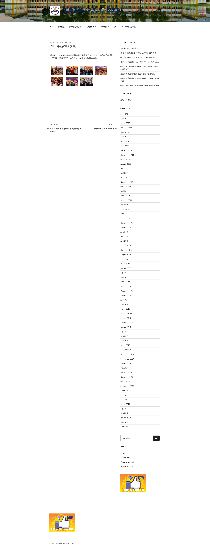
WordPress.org (126, 466)
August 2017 (125, 268)
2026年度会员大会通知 (129, 48)
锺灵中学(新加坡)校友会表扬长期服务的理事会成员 (139, 85)
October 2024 (126, 128)
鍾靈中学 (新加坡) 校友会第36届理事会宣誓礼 (137, 74)
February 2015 (126, 350)
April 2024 (124, 132)
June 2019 (124, 232)
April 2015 (124, 341)
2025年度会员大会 (129, 27)
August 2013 (125, 390)
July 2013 (123, 395)
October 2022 (126, 159)
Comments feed (127, 462)
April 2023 (124, 137)
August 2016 (125, 295)
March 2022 (125, 177)
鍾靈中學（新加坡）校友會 (92, 9)
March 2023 (125, 141)
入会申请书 (92, 27)
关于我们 (104, 27)
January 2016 (125, 318)
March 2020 (125, 214)
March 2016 (125, 309)
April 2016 (124, 304)
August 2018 (125, 255)
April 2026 (124, 119)
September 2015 (127, 322)
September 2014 (127, 359)
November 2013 (126, 377)
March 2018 (125, 264)
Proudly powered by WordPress (62, 543)
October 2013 (125, 382)
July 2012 (123, 409)
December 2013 (126, 372)
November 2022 (127, 155)
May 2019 (124, 236)
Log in (122, 453)
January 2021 (125, 205)
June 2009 (124, 427)
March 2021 (125, 196)
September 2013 (127, 386)
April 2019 (124, 241)
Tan (70, 42)
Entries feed (125, 457)
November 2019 (127, 223)
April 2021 (124, 191)
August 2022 (125, 164)
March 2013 (125, 404)
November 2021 (126, 182)
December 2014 (127, 354)
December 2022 (127, 150)
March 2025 (125, 123)
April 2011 (124, 422)
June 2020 (124, 209)
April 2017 (124, 277)
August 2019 (125, 227)
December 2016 (127, 291)
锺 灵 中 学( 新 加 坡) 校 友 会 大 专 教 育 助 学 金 (138, 53)
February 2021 (126, 200)
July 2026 (124, 114)
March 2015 (125, 345)
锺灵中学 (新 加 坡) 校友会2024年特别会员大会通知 (139, 62)
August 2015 (125, 327)
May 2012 (124, 413)
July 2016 (124, 300)
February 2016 (126, 314)
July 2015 (124, 332)
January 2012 (125, 418)
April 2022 (124, 173)
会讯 (115, 27)
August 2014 (125, 363)
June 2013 (124, 400)
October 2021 (125, 187)
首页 (51, 27)
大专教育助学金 (75, 27)
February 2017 (126, 286)
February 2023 (126, 146)
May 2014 (124, 368)
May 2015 (124, 336)
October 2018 (126, 250)
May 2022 (124, 168)
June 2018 (124, 259)
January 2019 (125, 245)
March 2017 (125, 282)
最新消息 (61, 27)
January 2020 (125, 218)
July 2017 (123, 273)
